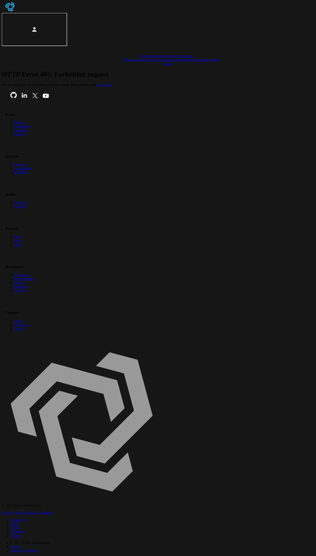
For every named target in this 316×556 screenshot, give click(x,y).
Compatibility (23, 168)
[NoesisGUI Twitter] (35, 97)
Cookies (18, 513)
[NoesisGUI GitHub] (13, 97)
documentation (183, 60)
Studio (14, 524)
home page (104, 85)
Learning (20, 206)
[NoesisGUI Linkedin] (24, 97)
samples (138, 60)
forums (128, 60)
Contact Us (21, 325)
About (18, 321)
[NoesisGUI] (10, 11)
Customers (21, 130)
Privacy (7, 513)
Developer (17, 531)
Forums (19, 283)
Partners (19, 134)
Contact (15, 535)
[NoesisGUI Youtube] (46, 97)
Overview (20, 164)
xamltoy (150, 60)
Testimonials (22, 126)
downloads (164, 60)
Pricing (15, 528)
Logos (18, 245)
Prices (18, 237)
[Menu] (7, 49)
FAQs (18, 241)
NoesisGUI (18, 520)
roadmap (215, 60)
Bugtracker (21, 286)
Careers (19, 329)
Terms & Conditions (38, 513)
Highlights (21, 172)
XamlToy (20, 290)
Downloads (21, 275)
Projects (19, 122)
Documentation (24, 279)
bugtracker (200, 60)
